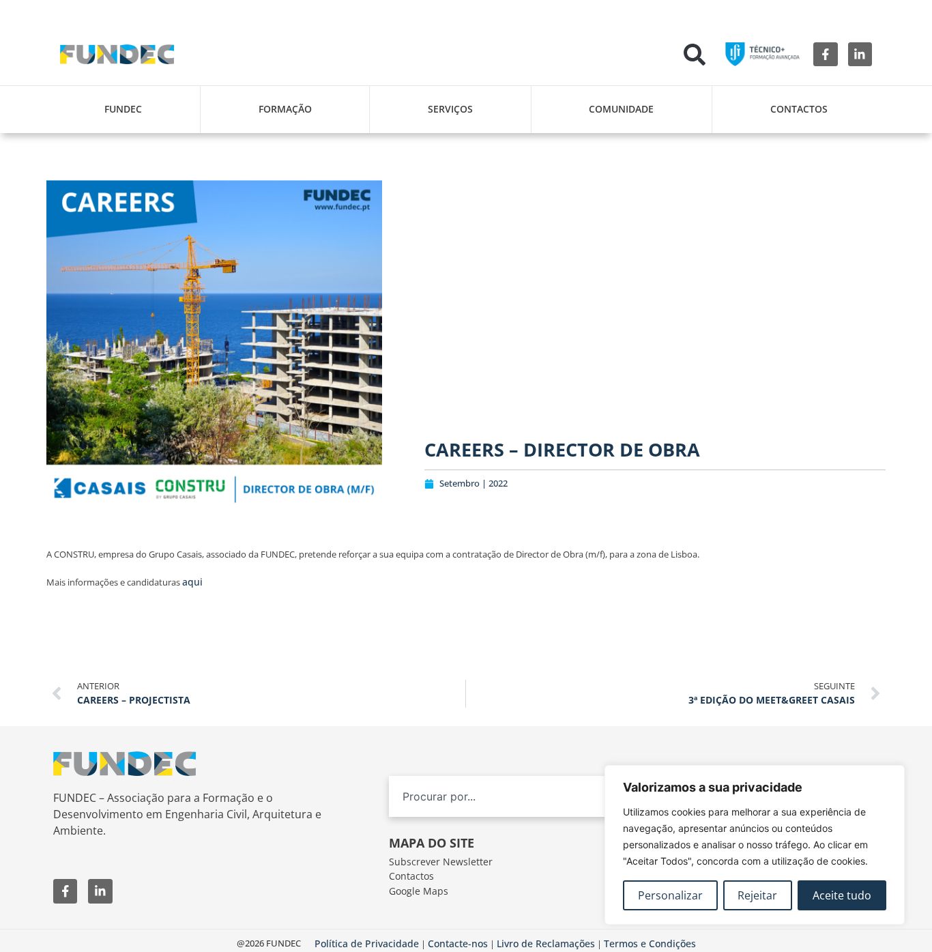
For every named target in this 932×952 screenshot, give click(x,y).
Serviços (450, 108)
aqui (192, 581)
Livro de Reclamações (546, 943)
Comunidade (621, 108)
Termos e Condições (650, 943)
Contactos (799, 108)
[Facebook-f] (825, 54)
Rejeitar (757, 895)
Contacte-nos (458, 943)
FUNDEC (123, 108)
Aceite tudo (842, 895)
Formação (285, 108)
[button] (695, 55)
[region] (755, 845)
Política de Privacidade (367, 943)
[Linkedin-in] (860, 54)
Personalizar (670, 895)
